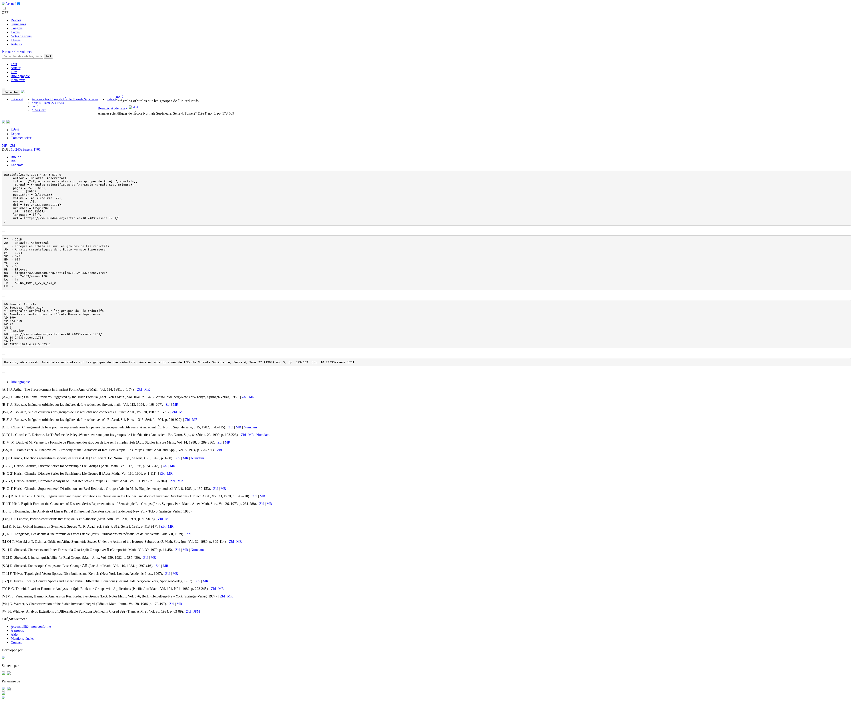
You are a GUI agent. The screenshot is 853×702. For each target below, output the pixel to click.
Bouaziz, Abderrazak (112, 108)
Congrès (16, 28)
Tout (48, 56)
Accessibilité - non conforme (31, 626)
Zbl (12, 145)
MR (5, 145)
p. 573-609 (39, 110)
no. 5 (35, 106)
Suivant (111, 99)
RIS (13, 161)
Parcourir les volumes (17, 52)
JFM (196, 611)
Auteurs (16, 44)
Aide (14, 634)
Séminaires (18, 24)
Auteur (15, 68)
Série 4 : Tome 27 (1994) (48, 103)
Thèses (15, 40)
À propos (17, 630)
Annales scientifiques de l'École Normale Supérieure (65, 99)
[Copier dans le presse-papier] (3, 231)
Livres (15, 32)
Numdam (250, 427)
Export (15, 134)
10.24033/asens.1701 (26, 149)
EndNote (17, 165)
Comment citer (21, 138)
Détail (15, 130)
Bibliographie (20, 76)
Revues (16, 20)
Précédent (17, 99)
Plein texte (18, 80)
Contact (16, 642)
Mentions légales (22, 638)
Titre (14, 72)
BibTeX (16, 157)
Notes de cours (21, 36)
